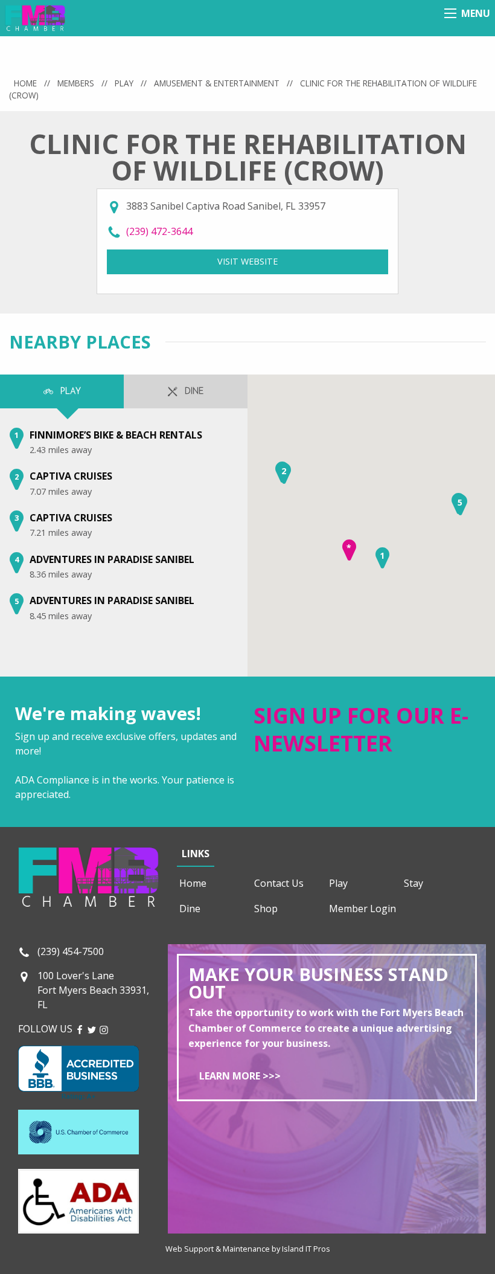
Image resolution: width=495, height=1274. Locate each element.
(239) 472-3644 (159, 231)
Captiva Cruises (71, 476)
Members (75, 83)
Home (25, 83)
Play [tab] (69, 392)
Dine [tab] (192, 392)
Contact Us (279, 883)
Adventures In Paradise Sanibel (112, 559)
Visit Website (302, 261)
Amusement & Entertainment (216, 83)
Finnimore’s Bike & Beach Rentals (116, 435)
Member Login (362, 908)
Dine (189, 908)
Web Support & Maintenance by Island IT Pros (247, 1248)
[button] (382, 557)
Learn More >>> (240, 1076)
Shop (266, 908)
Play (124, 83)
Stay (413, 883)
